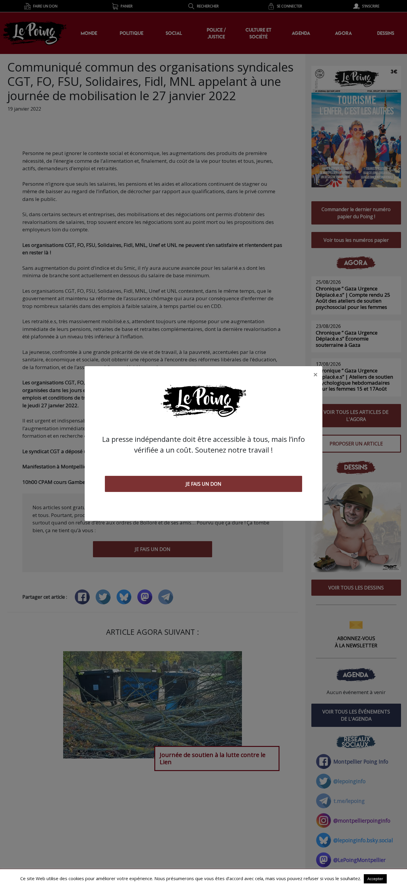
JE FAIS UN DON (203, 484)
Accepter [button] (375, 878)
